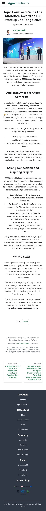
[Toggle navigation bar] (4, 3)
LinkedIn (22, 475)
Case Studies (23, 429)
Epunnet (23, 399)
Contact (23, 445)
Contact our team (22, 343)
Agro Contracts (23, 404)
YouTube (22, 470)
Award (25, 322)
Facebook (22, 465)
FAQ (23, 425)
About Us (23, 440)
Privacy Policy (23, 450)
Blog (23, 415)
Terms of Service (23, 454)
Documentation (23, 420)
